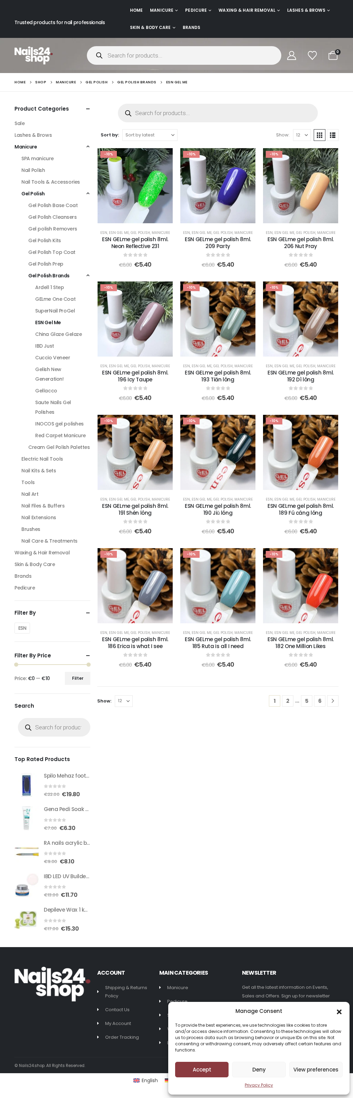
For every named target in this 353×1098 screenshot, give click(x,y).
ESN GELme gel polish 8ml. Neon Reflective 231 (135, 243)
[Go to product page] (26, 785)
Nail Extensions (38, 517)
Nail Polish (33, 170)
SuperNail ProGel (55, 310)
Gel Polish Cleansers (52, 217)
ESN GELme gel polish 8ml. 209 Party (218, 243)
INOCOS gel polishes (59, 423)
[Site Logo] (33, 55)
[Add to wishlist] (162, 158)
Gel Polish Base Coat (53, 205)
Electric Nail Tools (42, 458)
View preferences (316, 1069)
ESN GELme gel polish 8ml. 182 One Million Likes (301, 643)
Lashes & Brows (306, 10)
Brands (192, 27)
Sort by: (110, 135)
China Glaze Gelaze (58, 334)
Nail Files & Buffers (43, 505)
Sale (19, 123)
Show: (283, 135)
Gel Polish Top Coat (51, 252)
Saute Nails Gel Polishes (53, 407)
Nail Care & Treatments (49, 540)
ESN (103, 232)
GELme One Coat (55, 299)
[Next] (333, 701)
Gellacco (46, 390)
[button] (339, 1011)
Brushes (30, 529)
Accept (202, 1069)
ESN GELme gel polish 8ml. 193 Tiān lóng (218, 376)
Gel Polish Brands (49, 275)
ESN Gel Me (119, 232)
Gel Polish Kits (44, 240)
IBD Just (44, 345)
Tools (28, 482)
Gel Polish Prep (45, 263)
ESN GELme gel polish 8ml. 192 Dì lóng (301, 376)
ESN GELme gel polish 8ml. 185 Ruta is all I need (218, 643)
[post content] (135, 185)
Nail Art (30, 494)
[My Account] (291, 55)
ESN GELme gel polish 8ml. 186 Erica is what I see (135, 643)
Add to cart (140, 216)
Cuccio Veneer (52, 357)
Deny (259, 1069)
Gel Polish (140, 232)
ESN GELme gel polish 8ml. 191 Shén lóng (135, 509)
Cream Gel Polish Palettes (59, 447)
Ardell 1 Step (49, 287)
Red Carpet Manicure (60, 435)
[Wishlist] (312, 55)
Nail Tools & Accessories (50, 181)
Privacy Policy (259, 1085)
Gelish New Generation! (49, 374)
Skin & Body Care (150, 27)
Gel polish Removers (52, 228)
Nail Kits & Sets (38, 470)
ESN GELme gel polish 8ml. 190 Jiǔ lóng (218, 509)
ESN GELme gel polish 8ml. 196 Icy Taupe (135, 376)
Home (136, 10)
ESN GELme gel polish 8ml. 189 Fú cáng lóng (301, 509)
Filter (77, 678)
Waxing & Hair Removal (247, 10)
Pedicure (196, 10)
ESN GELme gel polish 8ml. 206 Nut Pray (301, 243)
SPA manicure (37, 158)
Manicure (161, 10)
